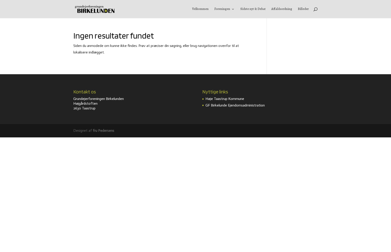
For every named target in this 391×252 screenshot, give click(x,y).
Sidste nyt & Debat (253, 9)
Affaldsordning (281, 9)
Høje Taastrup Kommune (224, 99)
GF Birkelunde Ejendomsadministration (235, 105)
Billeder (303, 9)
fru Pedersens (103, 130)
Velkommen (200, 9)
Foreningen (222, 9)
